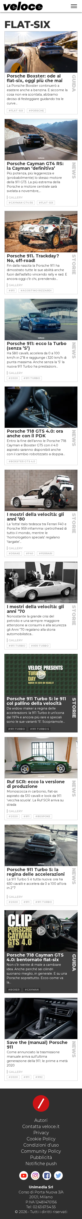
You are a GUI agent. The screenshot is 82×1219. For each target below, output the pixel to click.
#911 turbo (31, 378)
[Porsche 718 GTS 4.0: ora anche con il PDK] (41, 407)
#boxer (13, 989)
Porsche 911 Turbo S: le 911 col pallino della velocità (36, 701)
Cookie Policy (41, 1139)
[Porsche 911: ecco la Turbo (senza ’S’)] (41, 319)
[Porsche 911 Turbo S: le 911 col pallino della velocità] (41, 674)
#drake (14, 553)
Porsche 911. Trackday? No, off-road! (33, 258)
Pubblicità (41, 1157)
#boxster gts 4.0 (22, 461)
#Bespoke (42, 816)
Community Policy (41, 1151)
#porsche (36, 110)
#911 (12, 290)
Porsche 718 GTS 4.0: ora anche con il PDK (35, 433)
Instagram (35, 1175)
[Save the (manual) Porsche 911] (41, 1018)
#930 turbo (40, 645)
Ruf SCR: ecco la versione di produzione (36, 784)
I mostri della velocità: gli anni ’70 (35, 609)
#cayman (32, 989)
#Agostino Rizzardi (36, 290)
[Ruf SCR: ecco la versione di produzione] (41, 757)
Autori (41, 1120)
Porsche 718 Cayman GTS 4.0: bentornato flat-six (35, 957)
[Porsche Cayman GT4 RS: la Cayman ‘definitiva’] (41, 139)
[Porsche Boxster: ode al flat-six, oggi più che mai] (41, 52)
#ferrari (45, 553)
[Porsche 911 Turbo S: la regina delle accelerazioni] (41, 845)
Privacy (41, 1132)
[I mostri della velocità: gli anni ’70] (41, 582)
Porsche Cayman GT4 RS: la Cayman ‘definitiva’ (35, 166)
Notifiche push (41, 1163)
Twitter (58, 1175)
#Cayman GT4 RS (21, 202)
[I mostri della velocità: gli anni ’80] (41, 490)
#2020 (13, 378)
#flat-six (16, 110)
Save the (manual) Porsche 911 (37, 1045)
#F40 (29, 553)
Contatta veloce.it (41, 1126)
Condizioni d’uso (41, 1145)
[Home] (32, 6)
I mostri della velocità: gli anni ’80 (35, 517)
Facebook (46, 1175)
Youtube (23, 1175)
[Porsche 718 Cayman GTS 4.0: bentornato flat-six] (41, 931)
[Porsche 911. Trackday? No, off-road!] (41, 231)
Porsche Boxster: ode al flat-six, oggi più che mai (35, 78)
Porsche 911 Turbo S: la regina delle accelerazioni (36, 872)
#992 (39, 1077)
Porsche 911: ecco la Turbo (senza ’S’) (36, 346)
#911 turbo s (39, 728)
